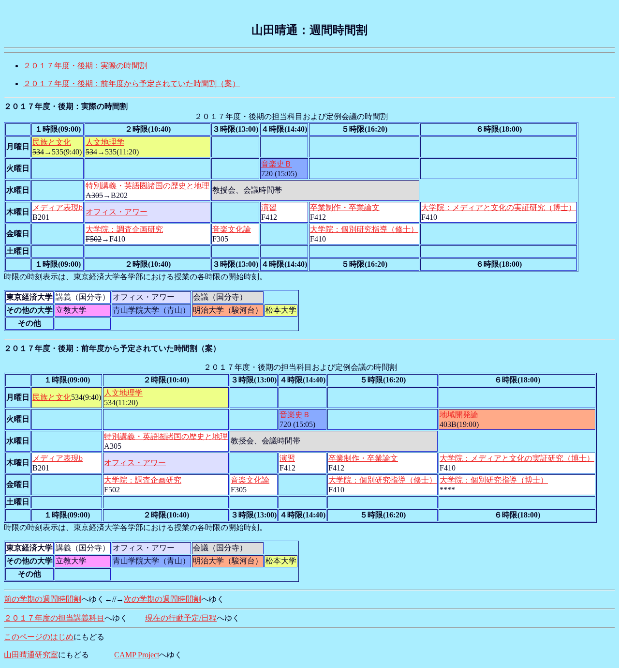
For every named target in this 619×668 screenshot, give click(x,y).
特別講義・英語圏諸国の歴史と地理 (147, 186)
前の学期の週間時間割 (42, 599)
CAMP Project (136, 655)
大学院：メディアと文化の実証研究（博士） (498, 207)
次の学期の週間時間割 (162, 599)
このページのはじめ (39, 637)
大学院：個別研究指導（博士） (494, 480)
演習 (269, 207)
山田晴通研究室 (31, 655)
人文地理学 (105, 142)
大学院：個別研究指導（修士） (364, 229)
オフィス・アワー (116, 212)
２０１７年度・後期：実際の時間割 (85, 65)
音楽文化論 (231, 229)
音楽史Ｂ (276, 164)
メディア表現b (57, 207)
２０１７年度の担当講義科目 (54, 618)
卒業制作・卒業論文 (345, 207)
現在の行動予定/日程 (181, 618)
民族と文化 (51, 142)
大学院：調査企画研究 (124, 229)
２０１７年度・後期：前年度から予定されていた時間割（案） (131, 83)
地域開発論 (459, 414)
